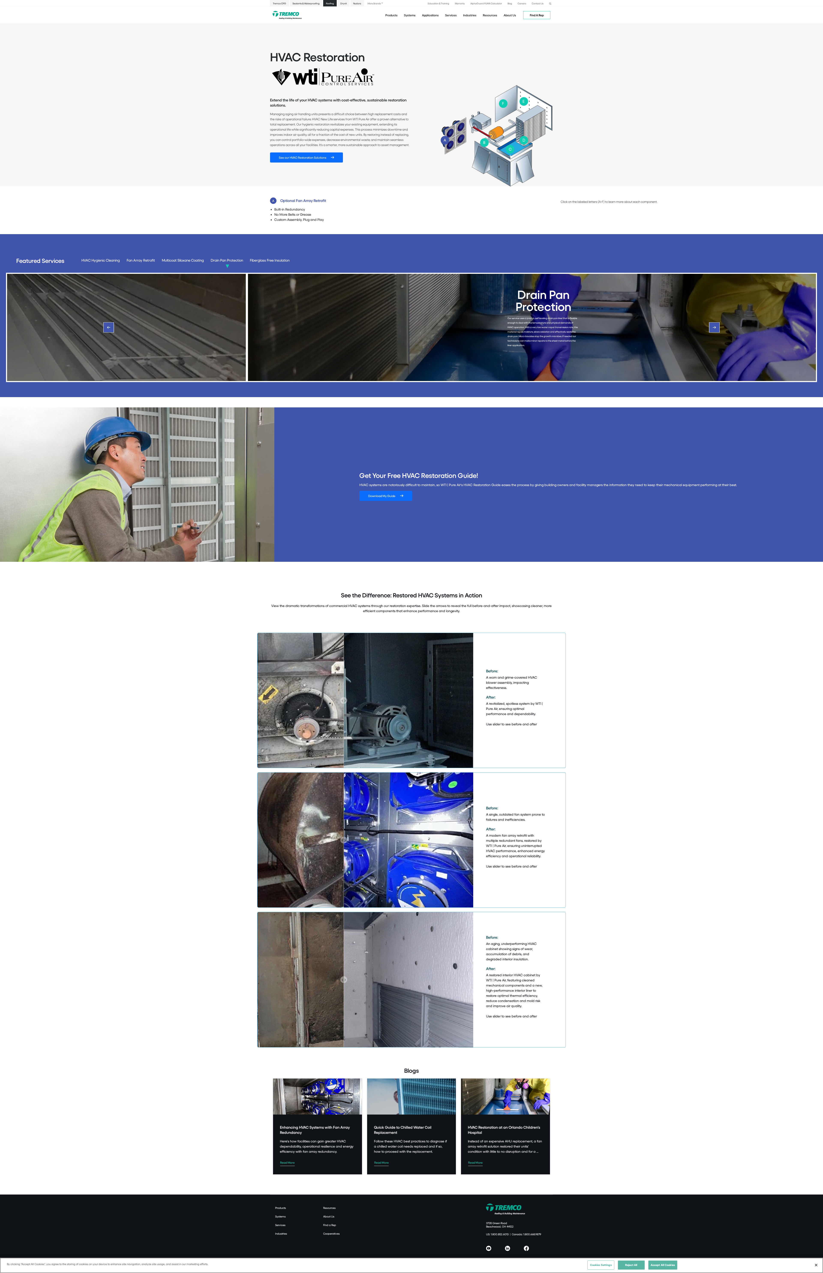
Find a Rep (329, 1225)
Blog (510, 3)
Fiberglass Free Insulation (270, 260)
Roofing (330, 3)
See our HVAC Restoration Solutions (302, 157)
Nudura (357, 3)
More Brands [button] (374, 3)
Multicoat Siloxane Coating (183, 260)
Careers (522, 3)
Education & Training (438, 3)
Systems (280, 1216)
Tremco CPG (279, 3)
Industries (281, 1233)
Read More (287, 1162)
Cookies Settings (601, 1265)
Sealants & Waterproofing (306, 3)
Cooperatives (331, 1233)
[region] (411, 1265)
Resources (490, 15)
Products (391, 15)
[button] (550, 3)
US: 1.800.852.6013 (497, 1234)
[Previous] (108, 327)
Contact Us (538, 3)
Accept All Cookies (663, 1265)
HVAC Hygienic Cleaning (100, 260)
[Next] (714, 327)
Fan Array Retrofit (141, 260)
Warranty (460, 3)
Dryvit (343, 3)
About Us (510, 15)
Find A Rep (537, 15)
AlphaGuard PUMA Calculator (486, 3)
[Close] (816, 1265)
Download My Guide (381, 496)
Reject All (631, 1265)
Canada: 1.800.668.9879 (526, 1234)
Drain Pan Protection (227, 260)
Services (280, 1225)
